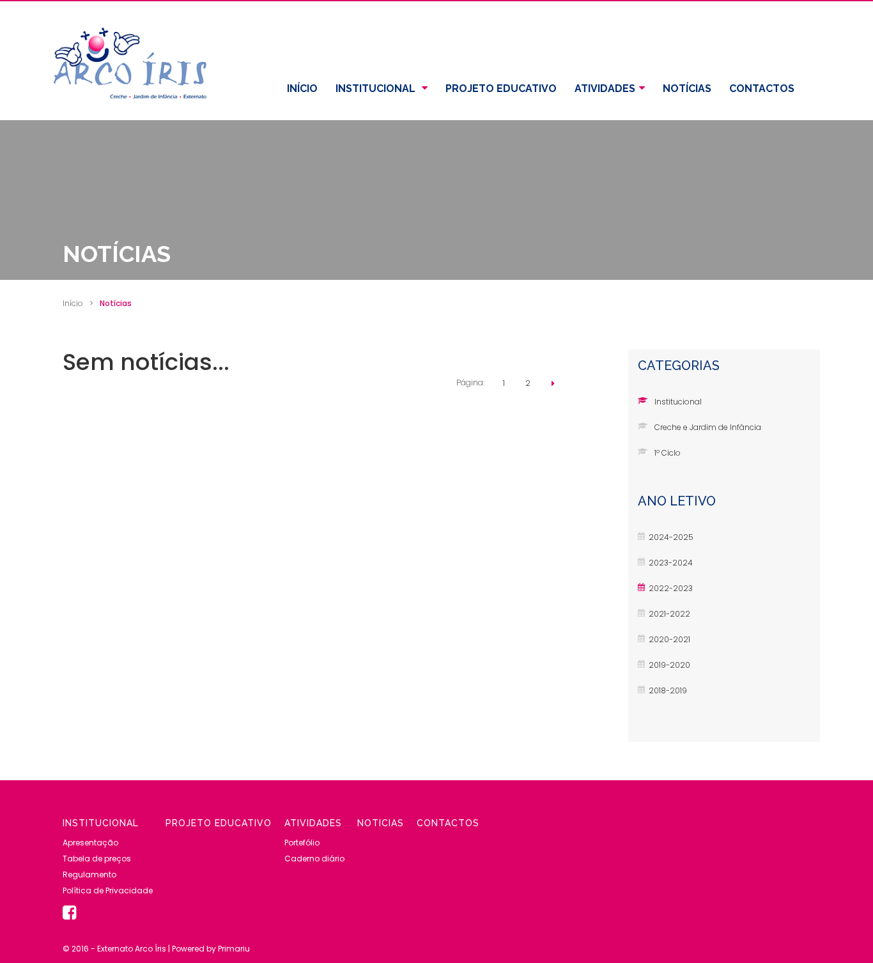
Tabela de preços (97, 858)
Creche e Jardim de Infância (707, 427)
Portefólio (302, 842)
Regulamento (89, 874)
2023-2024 (671, 562)
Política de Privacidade (108, 890)
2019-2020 (669, 664)
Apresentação (90, 842)
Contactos (761, 88)
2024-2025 (671, 537)
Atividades (605, 88)
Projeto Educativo (501, 88)
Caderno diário (314, 858)
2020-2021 (669, 639)
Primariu (234, 948)
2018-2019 (668, 690)
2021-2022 (669, 613)
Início (302, 88)
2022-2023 (671, 588)
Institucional (377, 88)
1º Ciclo (667, 452)
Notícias (687, 88)
